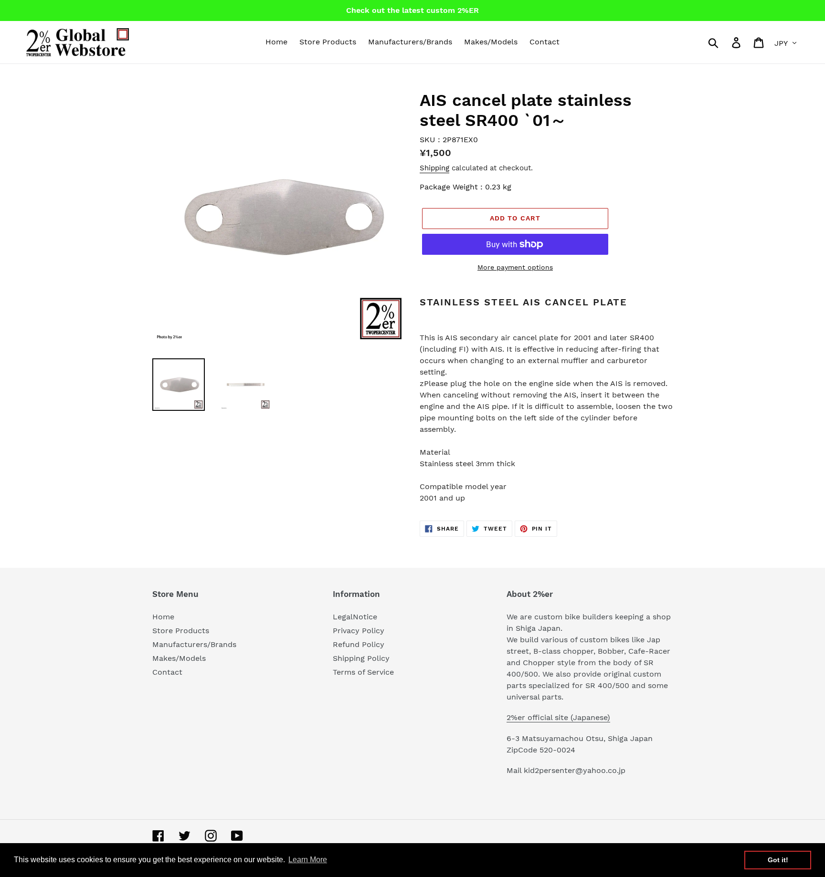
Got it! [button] (778, 860)
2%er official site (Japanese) (558, 717)
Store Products (180, 630)
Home (163, 616)
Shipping (434, 168)
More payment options (515, 267)
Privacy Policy (358, 630)
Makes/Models (179, 658)
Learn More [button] (307, 860)
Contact (167, 672)
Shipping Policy (361, 658)
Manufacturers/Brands (194, 644)
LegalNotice (355, 616)
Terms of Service (363, 672)
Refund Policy (358, 644)
